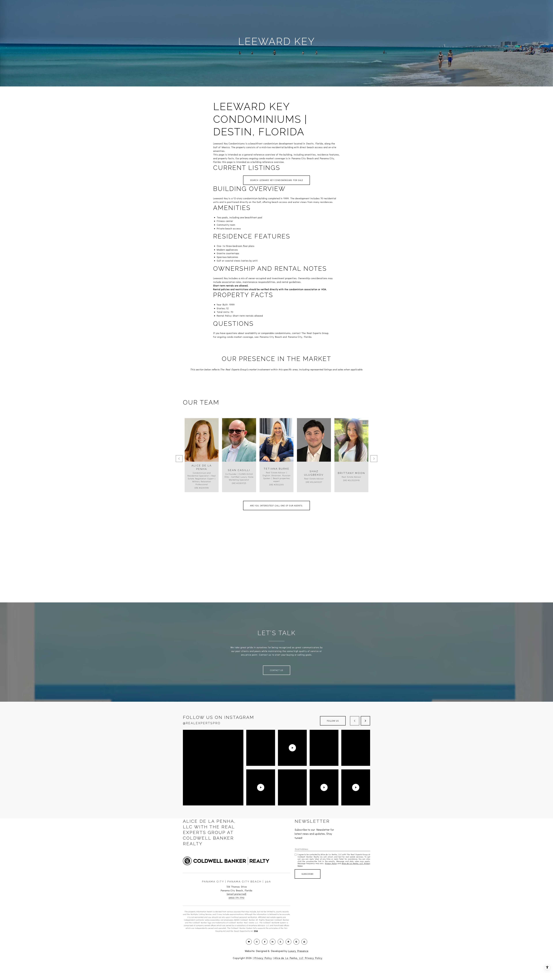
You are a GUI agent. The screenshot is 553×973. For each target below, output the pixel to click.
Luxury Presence (298, 951)
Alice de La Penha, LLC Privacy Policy (298, 958)
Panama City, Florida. (300, 336)
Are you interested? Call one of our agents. (276, 505)
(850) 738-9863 (351, 447)
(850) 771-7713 (236, 897)
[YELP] (280, 942)
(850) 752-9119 (276, 447)
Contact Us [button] (276, 670)
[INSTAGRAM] (257, 942)
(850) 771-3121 (314, 447)
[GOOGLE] (296, 942)
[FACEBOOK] (265, 942)
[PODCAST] (288, 942)
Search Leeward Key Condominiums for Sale (276, 180)
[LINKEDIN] (272, 942)
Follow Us (333, 720)
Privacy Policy (331, 863)
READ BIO (201, 460)
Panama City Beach (271, 336)
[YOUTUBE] (249, 942)
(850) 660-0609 (202, 447)
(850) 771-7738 (239, 447)
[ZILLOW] (304, 942)
